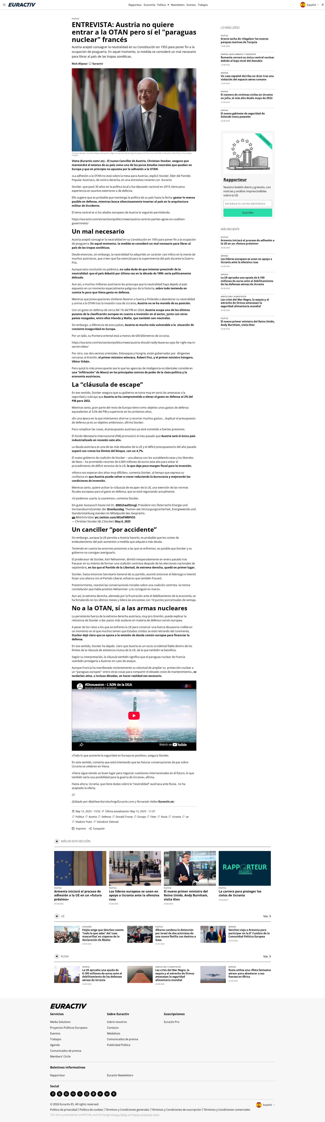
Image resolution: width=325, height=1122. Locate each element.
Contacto (113, 1028)
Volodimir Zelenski (108, 821)
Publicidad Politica (118, 1045)
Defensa (106, 816)
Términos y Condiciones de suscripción (176, 1109)
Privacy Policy (119, 1114)
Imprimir (81, 828)
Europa (141, 816)
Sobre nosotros (117, 1022)
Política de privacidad (63, 1109)
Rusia (164, 816)
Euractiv (97, 63)
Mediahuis (113, 1033)
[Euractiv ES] (22, 5)
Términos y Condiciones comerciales (226, 1109)
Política (161, 4)
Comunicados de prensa (65, 1051)
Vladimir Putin (83, 821)
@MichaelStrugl (126, 505)
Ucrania (176, 816)
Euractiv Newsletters (120, 1075)
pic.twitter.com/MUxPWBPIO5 (115, 517)
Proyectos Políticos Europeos (69, 1028)
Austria (93, 816)
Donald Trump (124, 816)
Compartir (99, 828)
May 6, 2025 (123, 521)
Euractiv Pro (171, 1022)
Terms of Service (142, 1114)
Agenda (55, 1045)
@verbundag (115, 509)
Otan (153, 816)
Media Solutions (60, 1022)
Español (311, 4)
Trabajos (203, 4)
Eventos (191, 4)
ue (187, 816)
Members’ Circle (60, 1056)
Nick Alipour (80, 63)
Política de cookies (91, 1109)
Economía (149, 4)
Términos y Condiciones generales (127, 1109)
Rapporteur (135, 4)
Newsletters (178, 4)
